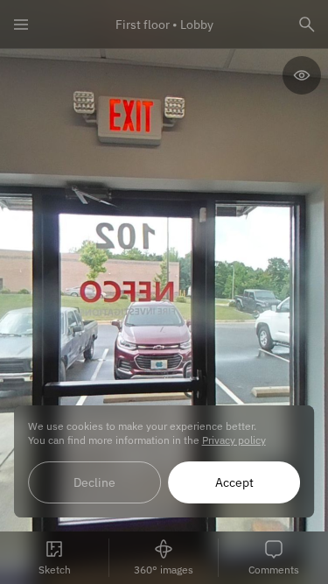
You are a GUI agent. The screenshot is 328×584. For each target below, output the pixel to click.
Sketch (54, 569)
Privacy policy (234, 440)
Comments (273, 569)
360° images (163, 569)
